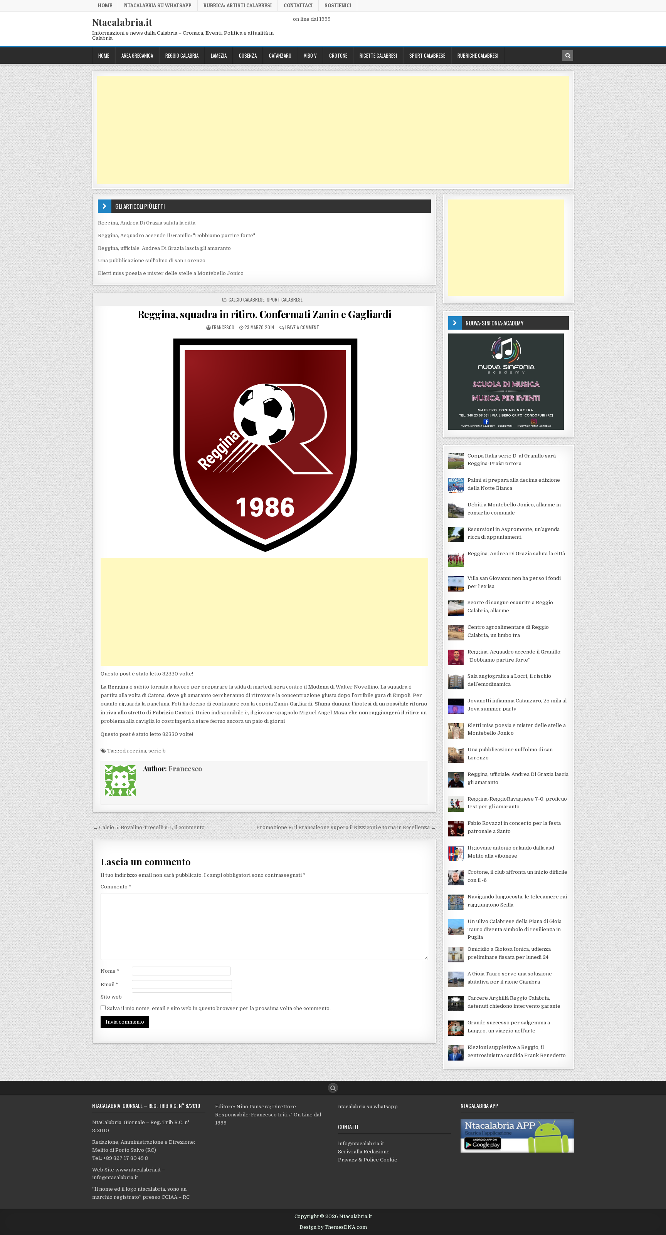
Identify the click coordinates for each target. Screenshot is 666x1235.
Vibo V (310, 55)
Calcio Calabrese (246, 299)
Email (109, 984)
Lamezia (219, 55)
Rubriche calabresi (477, 55)
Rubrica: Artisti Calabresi (238, 5)
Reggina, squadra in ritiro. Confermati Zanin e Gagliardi (265, 314)
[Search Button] (333, 1088)
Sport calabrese (427, 55)
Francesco (223, 327)
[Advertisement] (328, 130)
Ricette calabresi (378, 55)
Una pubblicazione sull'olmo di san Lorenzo (151, 260)
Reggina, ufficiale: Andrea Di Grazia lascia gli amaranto (164, 248)
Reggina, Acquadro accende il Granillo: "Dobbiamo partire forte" (176, 235)
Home (105, 5)
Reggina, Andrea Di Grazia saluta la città (146, 223)
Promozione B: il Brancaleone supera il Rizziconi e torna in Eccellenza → (346, 827)
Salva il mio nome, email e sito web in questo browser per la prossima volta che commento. (219, 1008)
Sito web (111, 997)
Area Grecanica (137, 55)
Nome (110, 971)
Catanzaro (280, 55)
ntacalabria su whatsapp (368, 1106)
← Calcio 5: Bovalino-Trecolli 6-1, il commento (149, 827)
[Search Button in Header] (567, 55)
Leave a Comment (302, 327)
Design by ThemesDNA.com (333, 1227)
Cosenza (248, 55)
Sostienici (338, 5)
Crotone (338, 55)
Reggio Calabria (181, 55)
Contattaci (298, 5)
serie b (157, 751)
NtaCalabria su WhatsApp (158, 5)
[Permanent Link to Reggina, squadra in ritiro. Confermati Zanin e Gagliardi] (264, 444)
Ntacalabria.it (122, 22)
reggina (136, 751)
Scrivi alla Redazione (364, 1152)
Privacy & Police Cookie (367, 1160)
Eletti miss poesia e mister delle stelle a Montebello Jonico (171, 273)
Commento (116, 887)
